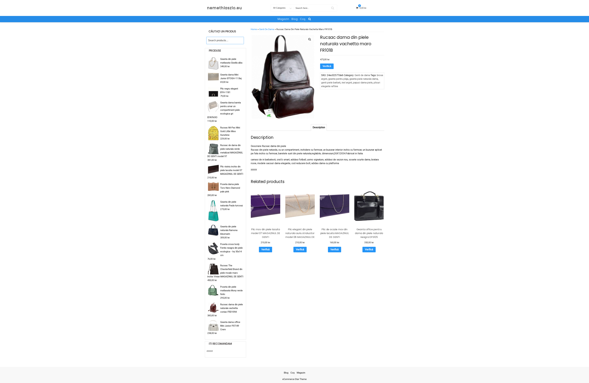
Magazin (283, 19)
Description (319, 127)
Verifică (327, 66)
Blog (294, 19)
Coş (303, 19)
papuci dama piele (363, 82)
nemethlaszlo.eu (224, 7)
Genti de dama (266, 29)
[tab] (319, 127)
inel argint (347, 82)
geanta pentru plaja (338, 78)
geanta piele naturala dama (363, 78)
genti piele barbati (331, 82)
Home (254, 29)
